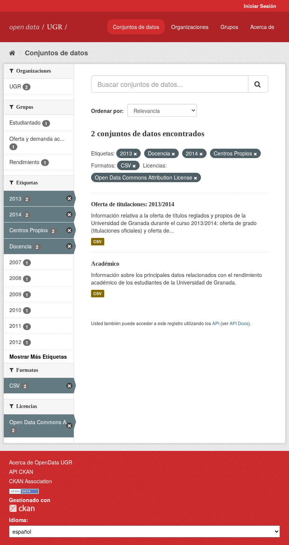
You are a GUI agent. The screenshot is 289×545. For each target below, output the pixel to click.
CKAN (22, 508)
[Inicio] (12, 52)
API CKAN (21, 471)
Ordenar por (106, 110)
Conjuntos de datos (136, 26)
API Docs (239, 323)
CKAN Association (30, 481)
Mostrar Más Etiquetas (38, 356)
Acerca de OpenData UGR (40, 462)
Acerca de (262, 26)
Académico (105, 263)
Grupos (229, 26)
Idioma (17, 520)
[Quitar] (135, 154)
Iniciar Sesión (260, 5)
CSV (97, 241)
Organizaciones (189, 26)
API (215, 323)
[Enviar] (258, 84)
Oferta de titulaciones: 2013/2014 (132, 204)
